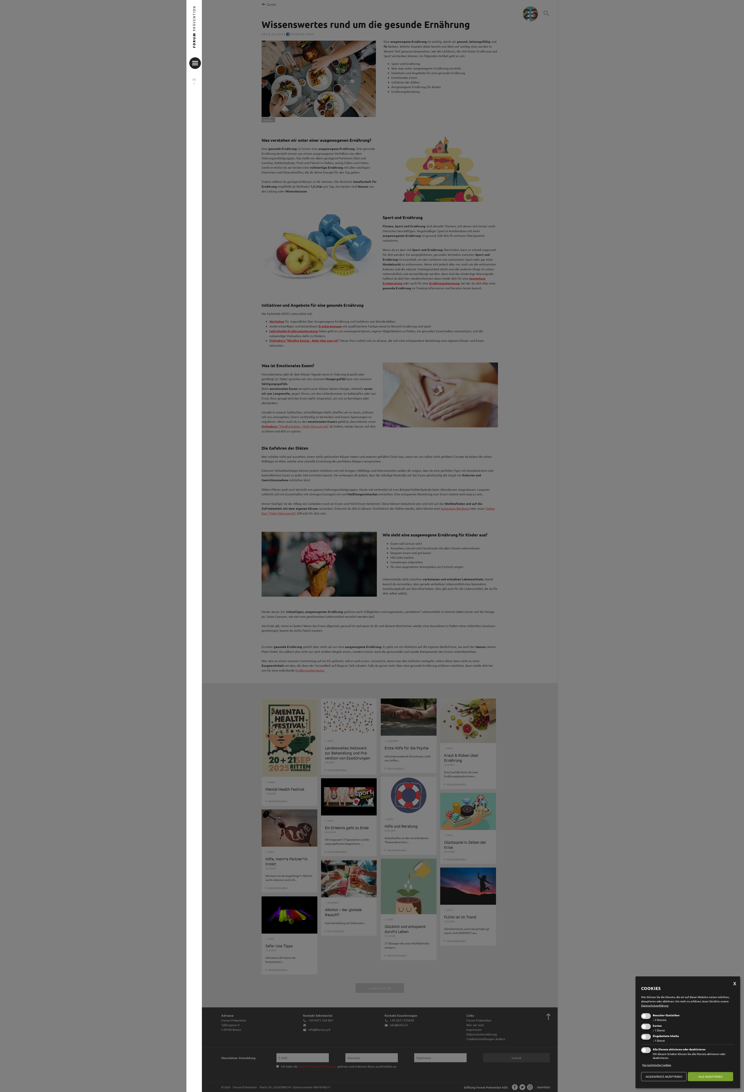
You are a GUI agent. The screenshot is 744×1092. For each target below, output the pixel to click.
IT (194, 83)
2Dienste (659, 1020)
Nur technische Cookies (656, 1065)
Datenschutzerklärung (654, 1005)
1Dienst (659, 1030)
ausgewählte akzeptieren (664, 1076)
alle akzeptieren (710, 1076)
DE (194, 79)
